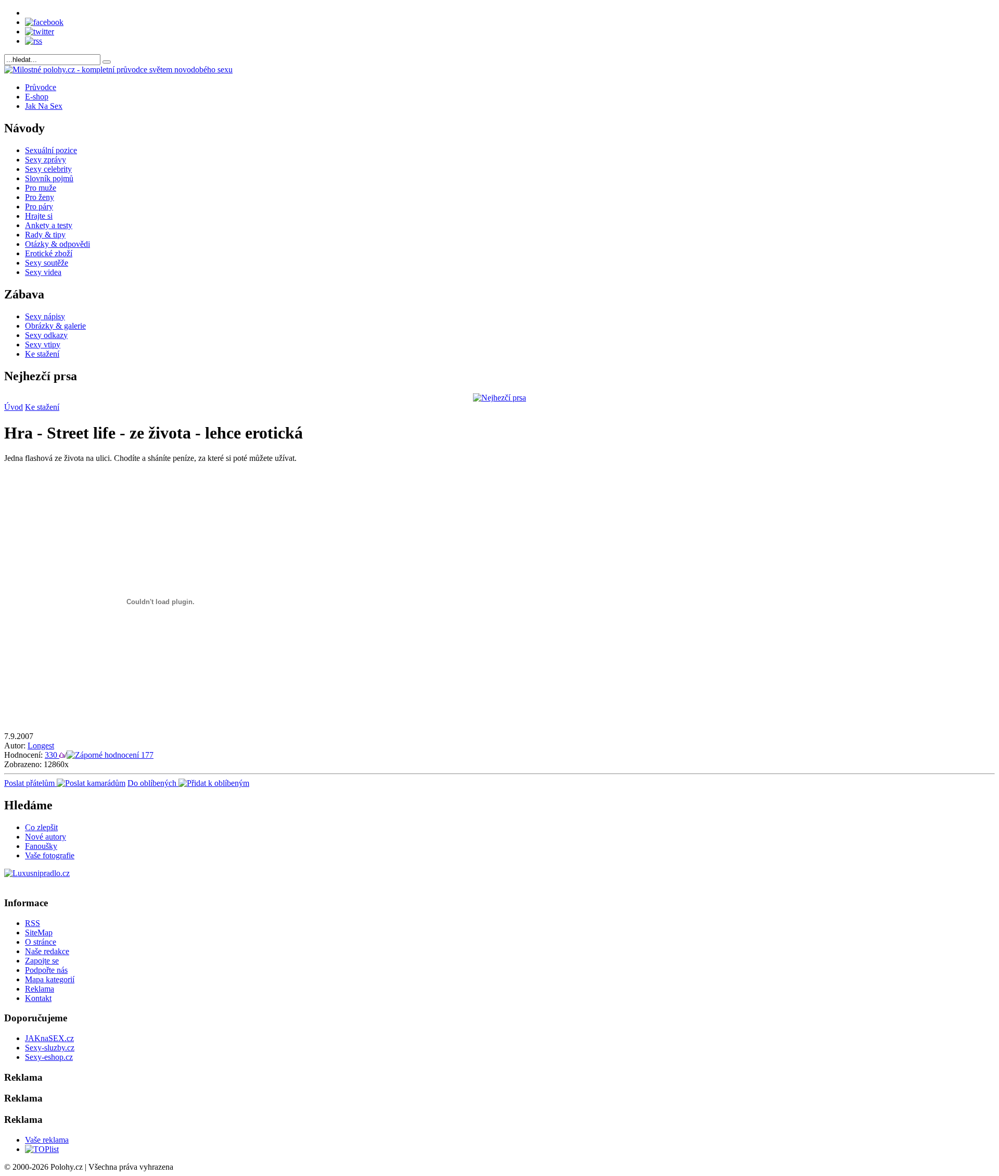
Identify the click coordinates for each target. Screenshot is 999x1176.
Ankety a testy (48, 225)
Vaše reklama (47, 1139)
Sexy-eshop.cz (49, 1057)
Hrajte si (39, 215)
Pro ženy (39, 197)
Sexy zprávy (45, 159)
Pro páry (39, 206)
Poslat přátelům (30, 783)
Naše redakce (47, 951)
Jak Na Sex (43, 106)
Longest (41, 745)
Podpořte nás (46, 970)
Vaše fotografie (49, 855)
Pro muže (40, 187)
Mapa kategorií (49, 979)
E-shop (36, 96)
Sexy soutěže (46, 262)
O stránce (40, 941)
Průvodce (40, 87)
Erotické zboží (48, 253)
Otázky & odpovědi (57, 244)
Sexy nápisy (45, 316)
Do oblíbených (152, 783)
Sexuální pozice (51, 150)
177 (146, 754)
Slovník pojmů (49, 178)
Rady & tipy (45, 234)
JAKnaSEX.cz (49, 1038)
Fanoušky (41, 846)
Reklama (39, 988)
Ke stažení (42, 353)
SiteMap (39, 932)
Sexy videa (43, 272)
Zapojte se (42, 960)
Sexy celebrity (48, 169)
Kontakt (38, 998)
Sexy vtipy (42, 344)
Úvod (13, 407)
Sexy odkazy (46, 335)
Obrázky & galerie (55, 325)
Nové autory (45, 836)
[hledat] (107, 62)
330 (52, 754)
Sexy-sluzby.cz (49, 1047)
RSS (32, 923)
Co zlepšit (41, 827)
